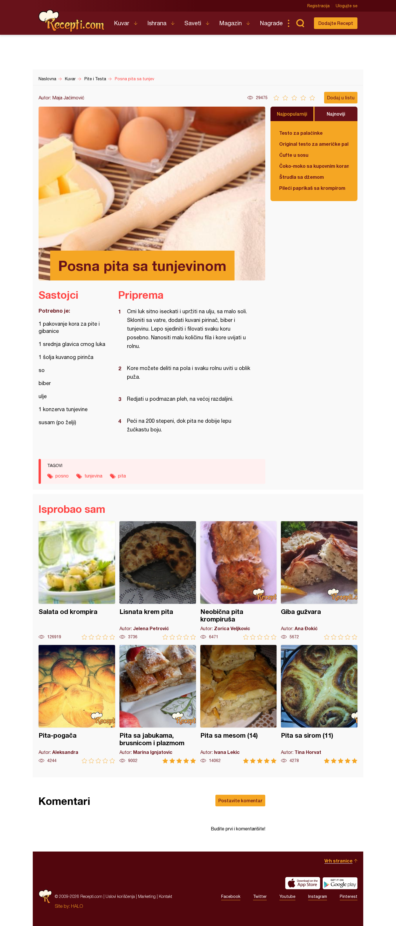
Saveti (192, 23)
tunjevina (93, 475)
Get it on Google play (340, 883)
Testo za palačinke (301, 133)
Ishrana (156, 23)
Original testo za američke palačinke (314, 144)
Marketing (147, 896)
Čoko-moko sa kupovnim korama (314, 166)
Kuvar (121, 23)
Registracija (318, 5)
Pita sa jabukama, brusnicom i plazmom (157, 704)
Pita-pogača (77, 704)
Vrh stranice (338, 860)
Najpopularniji (292, 113)
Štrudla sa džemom (301, 177)
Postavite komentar (240, 800)
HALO (77, 906)
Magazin (230, 23)
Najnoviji (336, 113)
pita (122, 475)
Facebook (230, 896)
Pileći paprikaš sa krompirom (312, 188)
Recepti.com (72, 21)
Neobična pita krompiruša (238, 580)
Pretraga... (300, 23)
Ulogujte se (346, 5)
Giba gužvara (319, 580)
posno (62, 475)
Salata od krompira (77, 580)
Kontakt (165, 896)
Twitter (260, 896)
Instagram (317, 896)
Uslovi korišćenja (120, 896)
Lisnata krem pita (157, 580)
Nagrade (271, 23)
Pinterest (348, 896)
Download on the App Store (302, 883)
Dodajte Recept (335, 23)
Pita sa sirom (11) (319, 704)
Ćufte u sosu (293, 155)
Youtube (287, 896)
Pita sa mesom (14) (238, 704)
